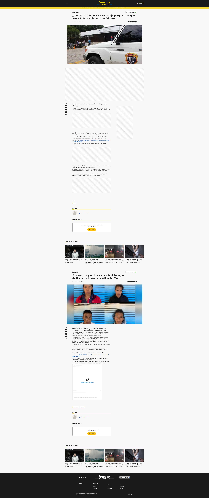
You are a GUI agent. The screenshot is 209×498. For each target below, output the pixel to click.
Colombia (92, 7)
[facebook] (130, 21)
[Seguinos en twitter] (79, 477)
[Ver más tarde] (126, 21)
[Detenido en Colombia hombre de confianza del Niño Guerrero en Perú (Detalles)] (74, 251)
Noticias (83, 7)
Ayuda (89, 494)
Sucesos (87, 7)
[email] (134, 21)
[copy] (136, 21)
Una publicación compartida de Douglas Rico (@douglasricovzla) (85, 397)
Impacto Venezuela (83, 213)
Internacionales (111, 7)
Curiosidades (125, 7)
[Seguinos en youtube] (81, 477)
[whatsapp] (128, 21)
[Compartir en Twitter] (132, 21)
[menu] (66, 3)
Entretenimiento (118, 7)
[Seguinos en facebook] (85, 477)
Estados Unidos (98, 7)
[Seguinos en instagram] (83, 477)
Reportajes (104, 7)
